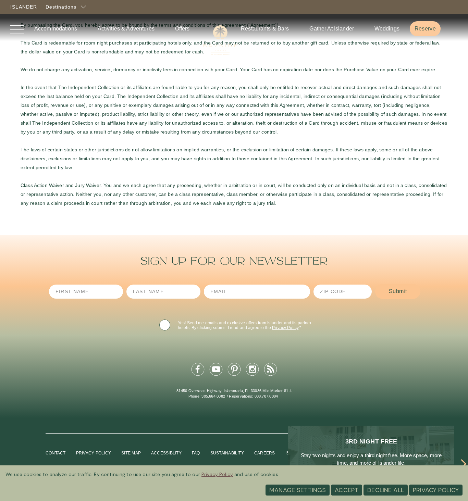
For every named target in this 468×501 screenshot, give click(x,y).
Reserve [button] (427, 28)
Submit (398, 291)
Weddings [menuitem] (386, 29)
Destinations (62, 7)
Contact (56, 453)
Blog (270, 369)
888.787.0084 (266, 396)
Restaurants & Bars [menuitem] (265, 29)
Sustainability (227, 453)
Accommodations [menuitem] (55, 29)
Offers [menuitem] (182, 29)
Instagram (252, 369)
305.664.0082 (213, 396)
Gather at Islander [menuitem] (331, 29)
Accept (346, 490)
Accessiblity (166, 453)
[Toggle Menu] (17, 30)
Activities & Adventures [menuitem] (126, 29)
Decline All (385, 490)
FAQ (196, 453)
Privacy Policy (285, 327)
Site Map (131, 453)
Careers (264, 453)
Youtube (215, 369)
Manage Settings (297, 490)
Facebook (197, 369)
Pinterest (234, 369)
